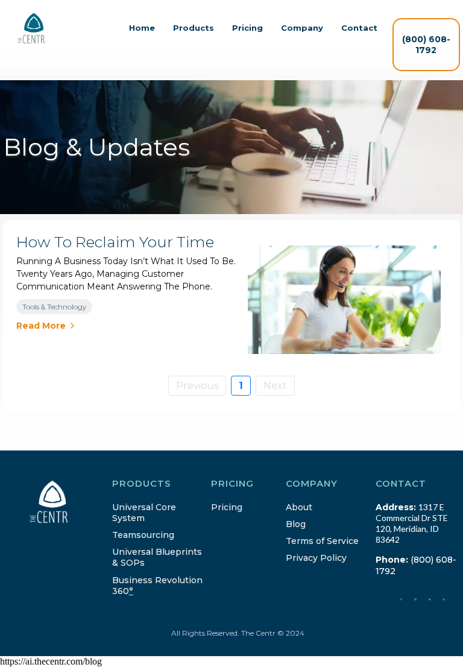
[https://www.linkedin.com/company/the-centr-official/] (430, 598)
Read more (41, 325)
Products (193, 28)
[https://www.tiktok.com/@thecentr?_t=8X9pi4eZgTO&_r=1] (444, 598)
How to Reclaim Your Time (115, 242)
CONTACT (401, 483)
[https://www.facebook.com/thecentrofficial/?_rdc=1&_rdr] (401, 598)
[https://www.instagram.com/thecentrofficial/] (415, 598)
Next (275, 385)
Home (142, 28)
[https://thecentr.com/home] (31, 28)
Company (302, 28)
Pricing (247, 28)
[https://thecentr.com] (60, 502)
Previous (197, 385)
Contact (359, 28)
